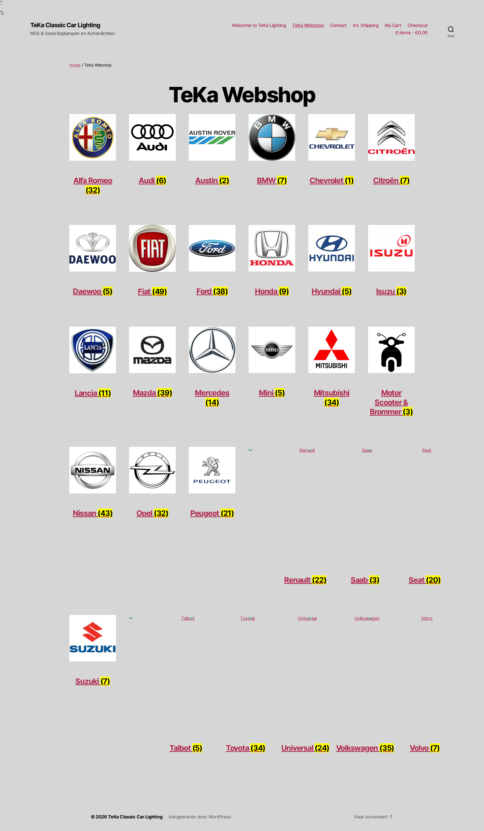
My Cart (393, 25)
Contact (338, 25)
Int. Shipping (366, 25)
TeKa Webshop (308, 25)
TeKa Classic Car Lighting (65, 25)
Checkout (418, 25)
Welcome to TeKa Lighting (259, 25)
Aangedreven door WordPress (199, 816)
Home (74, 65)
